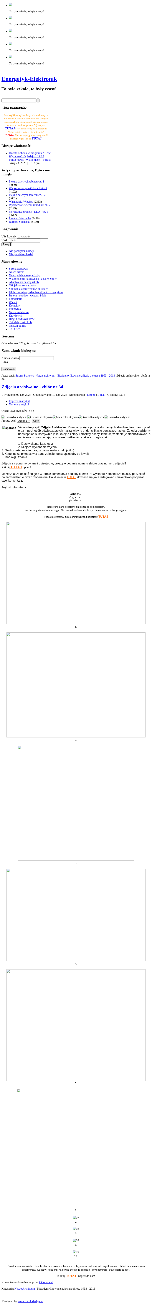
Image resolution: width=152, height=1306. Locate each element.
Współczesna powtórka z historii (28, 188)
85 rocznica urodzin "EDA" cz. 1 (28, 211)
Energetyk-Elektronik (29, 78)
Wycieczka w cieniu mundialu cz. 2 (29, 205)
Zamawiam (9, 369)
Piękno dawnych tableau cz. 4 (26, 181)
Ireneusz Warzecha (20, 218)
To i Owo (14, 329)
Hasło (5, 240)
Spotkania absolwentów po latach (28, 288)
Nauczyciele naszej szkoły (24, 275)
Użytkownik (8, 236)
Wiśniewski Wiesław (21, 201)
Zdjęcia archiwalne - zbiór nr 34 (32, 386)
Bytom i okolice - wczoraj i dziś (27, 295)
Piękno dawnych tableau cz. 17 (27, 194)
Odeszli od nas (17, 325)
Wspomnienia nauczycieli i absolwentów (33, 278)
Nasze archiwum (19, 312)
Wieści (13, 302)
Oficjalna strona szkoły (22, 285)
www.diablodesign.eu (30, 1301)
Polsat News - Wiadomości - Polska (30, 159)
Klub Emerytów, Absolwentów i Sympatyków (36, 292)
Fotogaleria (15, 298)
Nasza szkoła (16, 272)
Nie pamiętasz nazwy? (22, 251)
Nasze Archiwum (24, 1288)
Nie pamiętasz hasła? (21, 254)
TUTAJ (37, 138)
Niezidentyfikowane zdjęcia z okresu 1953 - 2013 (86, 375)
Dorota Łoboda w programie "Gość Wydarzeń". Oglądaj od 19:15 (30, 154)
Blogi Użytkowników (21, 318)
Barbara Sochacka (19, 221)
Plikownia (15, 308)
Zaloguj (7, 244)
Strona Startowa (18, 268)
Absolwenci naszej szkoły (24, 282)
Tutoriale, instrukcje (20, 322)
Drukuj (91, 394)
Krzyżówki (15, 315)
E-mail (102, 394)
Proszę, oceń (8, 420)
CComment (46, 1282)
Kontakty (14, 305)
